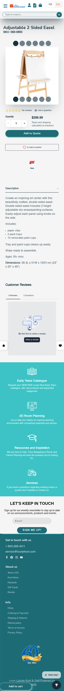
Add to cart (16, 686)
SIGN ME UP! (32, 530)
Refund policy (14, 623)
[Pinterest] (11, 557)
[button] (15, 99)
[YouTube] (21, 557)
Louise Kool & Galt (28, 680)
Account (29, 6)
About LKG (13, 573)
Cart (40, 6)
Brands (11, 592)
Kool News (13, 577)
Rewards (12, 582)
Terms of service (16, 628)
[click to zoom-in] (32, 76)
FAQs (11, 608)
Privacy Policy (15, 633)
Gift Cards (13, 587)
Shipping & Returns (17, 618)
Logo (17, 6)
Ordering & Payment (18, 613)
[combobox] (32, 14)
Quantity (9, 117)
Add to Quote (32, 133)
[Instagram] (16, 557)
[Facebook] (6, 557)
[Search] (59, 14)
